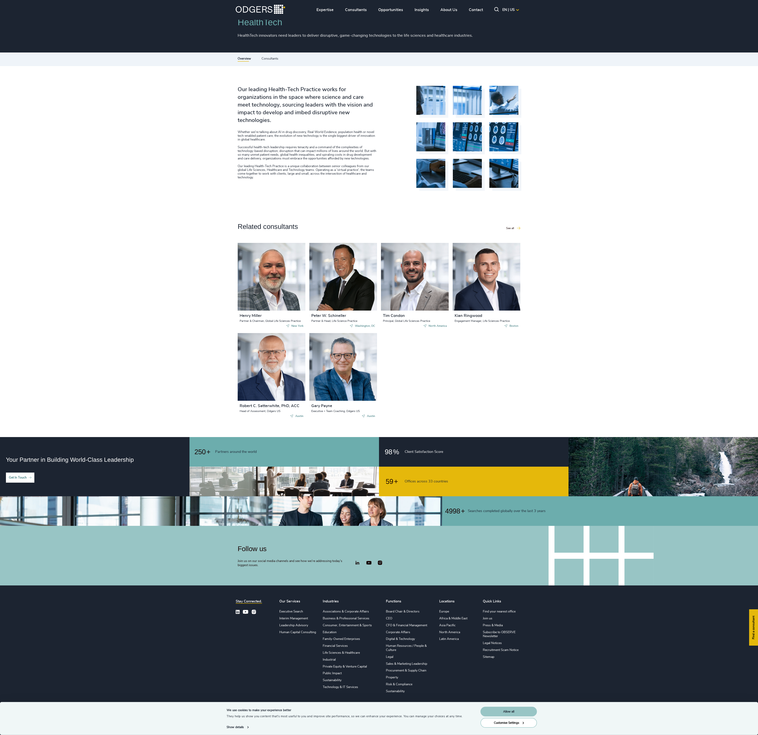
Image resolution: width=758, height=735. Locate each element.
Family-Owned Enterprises (341, 638)
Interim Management (293, 618)
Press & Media (493, 625)
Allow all (508, 711)
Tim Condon (394, 316)
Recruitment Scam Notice (501, 650)
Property (392, 677)
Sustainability (332, 680)
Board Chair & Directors (402, 611)
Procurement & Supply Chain (406, 670)
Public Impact (332, 673)
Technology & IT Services (340, 687)
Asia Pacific (447, 625)
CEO (389, 618)
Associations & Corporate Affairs (346, 611)
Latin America (449, 638)
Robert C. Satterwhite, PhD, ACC (269, 406)
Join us (487, 618)
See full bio (287, 300)
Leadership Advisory (293, 625)
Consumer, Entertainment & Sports (347, 625)
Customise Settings (506, 722)
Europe (444, 611)
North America (449, 632)
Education (330, 632)
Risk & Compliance (399, 684)
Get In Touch (18, 477)
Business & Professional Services (346, 618)
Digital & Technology (400, 638)
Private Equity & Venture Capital (345, 666)
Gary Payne (321, 406)
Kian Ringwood (468, 316)
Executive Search (291, 611)
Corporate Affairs (398, 632)
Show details (235, 727)
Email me (252, 282)
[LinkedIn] (357, 563)
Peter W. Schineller (328, 316)
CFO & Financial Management (406, 625)
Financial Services (335, 645)
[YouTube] (369, 563)
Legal (389, 656)
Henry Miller (251, 316)
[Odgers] (260, 10)
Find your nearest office (499, 611)
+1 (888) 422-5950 (260, 276)
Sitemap (488, 656)
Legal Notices (492, 643)
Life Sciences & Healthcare (341, 652)
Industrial (329, 659)
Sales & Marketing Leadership (406, 663)
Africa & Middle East (453, 618)
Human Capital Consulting (297, 632)
